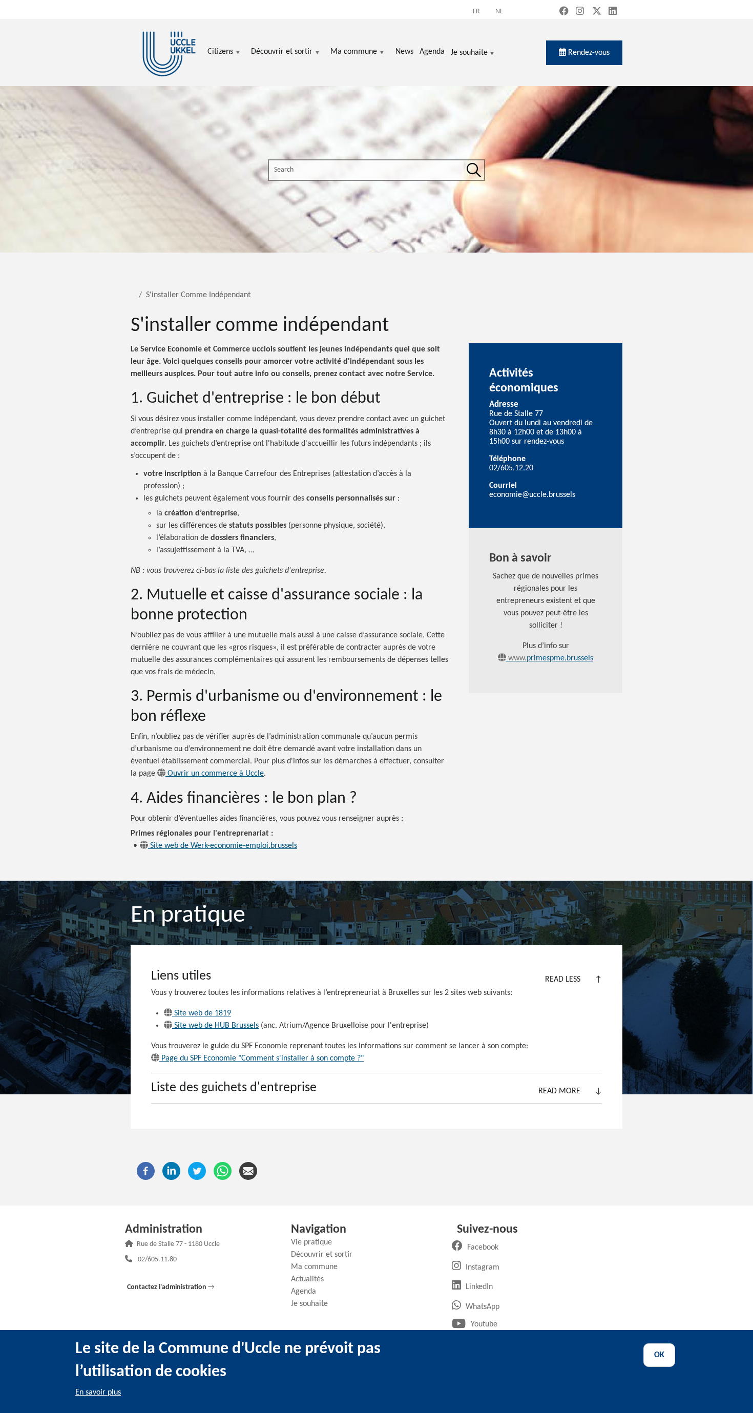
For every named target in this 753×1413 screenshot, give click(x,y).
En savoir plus (98, 1392)
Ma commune (318, 1267)
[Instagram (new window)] (580, 12)
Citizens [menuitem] (220, 52)
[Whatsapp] (223, 1171)
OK (659, 1355)
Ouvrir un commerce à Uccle (216, 774)
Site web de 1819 (202, 1013)
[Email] (248, 1171)
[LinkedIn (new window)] (612, 12)
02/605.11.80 (157, 1260)
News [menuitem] (404, 52)
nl (499, 11)
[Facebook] (146, 1171)
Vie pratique (315, 1242)
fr (476, 11)
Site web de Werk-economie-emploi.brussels (223, 846)
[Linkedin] (171, 1171)
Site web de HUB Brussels (216, 1026)
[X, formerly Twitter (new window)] (596, 12)
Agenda (307, 1291)
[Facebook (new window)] (564, 12)
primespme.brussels (549, 658)
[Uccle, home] (169, 52)
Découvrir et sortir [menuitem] (281, 52)
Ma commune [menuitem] (353, 52)
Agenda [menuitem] (432, 52)
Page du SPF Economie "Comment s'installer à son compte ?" (262, 1058)
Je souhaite (469, 53)
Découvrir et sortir (325, 1255)
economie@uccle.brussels (532, 495)
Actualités (311, 1279)
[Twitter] (197, 1171)
